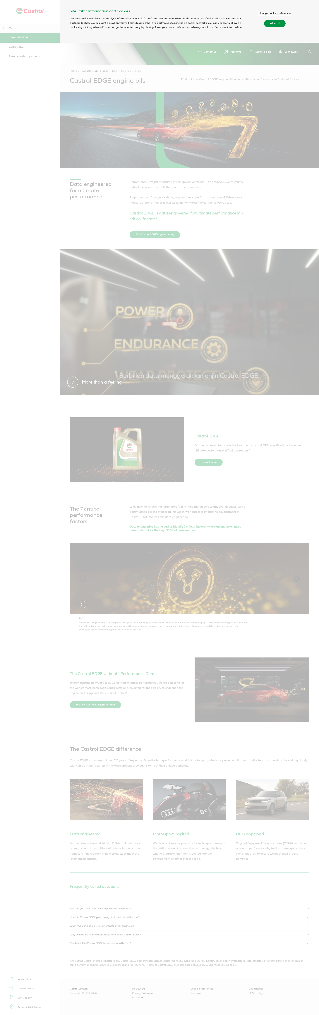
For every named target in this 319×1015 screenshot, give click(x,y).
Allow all (274, 23)
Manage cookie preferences (274, 13)
